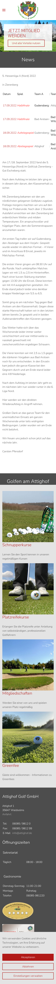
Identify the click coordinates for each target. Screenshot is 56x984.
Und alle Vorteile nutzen (26, 43)
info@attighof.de (22, 833)
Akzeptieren (28, 957)
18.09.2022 (9, 133)
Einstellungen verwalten (28, 976)
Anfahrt (6, 814)
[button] (3, 10)
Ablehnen (28, 966)
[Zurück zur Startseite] (28, 10)
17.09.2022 (9, 105)
